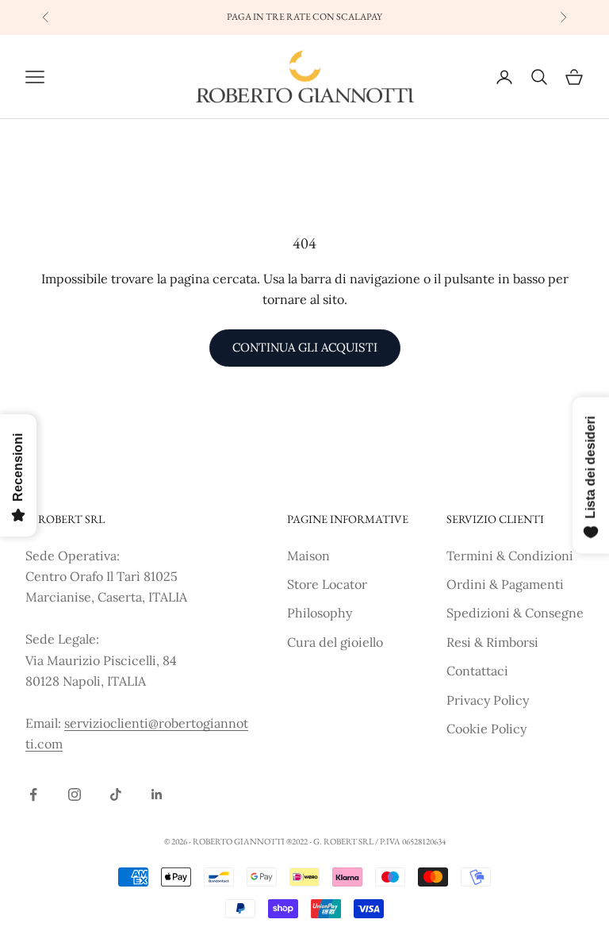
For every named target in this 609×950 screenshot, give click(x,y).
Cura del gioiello (335, 642)
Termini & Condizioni (509, 555)
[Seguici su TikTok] (116, 794)
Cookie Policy (486, 729)
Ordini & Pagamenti (505, 584)
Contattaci (477, 671)
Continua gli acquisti (304, 347)
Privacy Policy (487, 700)
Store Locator (327, 584)
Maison (308, 555)
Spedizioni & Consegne (515, 613)
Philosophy (319, 613)
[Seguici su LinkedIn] (157, 794)
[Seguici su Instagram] (74, 794)
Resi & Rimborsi (492, 642)
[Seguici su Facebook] (33, 794)
